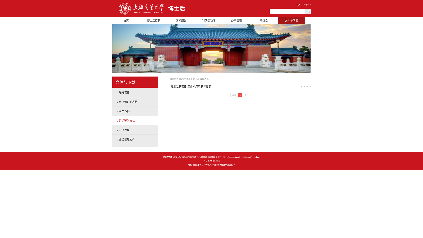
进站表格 (124, 92)
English (307, 4)
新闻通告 (181, 20)
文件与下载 (291, 20)
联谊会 (264, 20)
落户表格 (124, 111)
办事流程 (236, 20)
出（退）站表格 (128, 101)
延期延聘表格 (127, 120)
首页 (126, 20)
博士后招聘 (153, 20)
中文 (298, 4)
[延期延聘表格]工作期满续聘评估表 (240, 86)
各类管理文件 (127, 139)
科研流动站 (208, 20)
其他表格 (124, 130)
